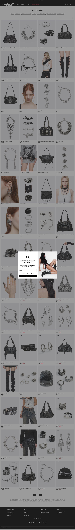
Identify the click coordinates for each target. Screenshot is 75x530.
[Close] (55, 252)
